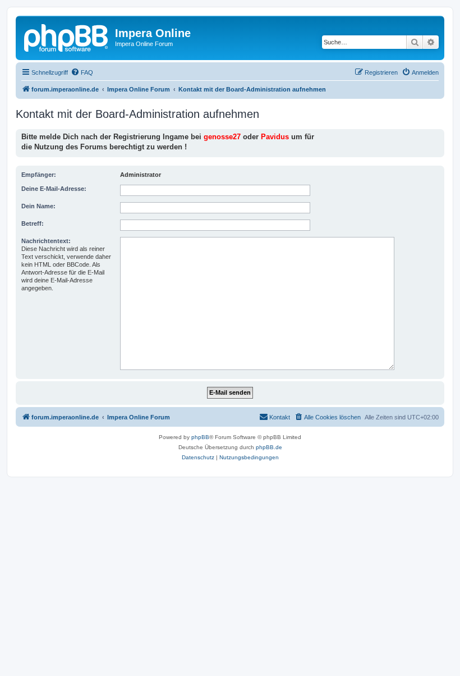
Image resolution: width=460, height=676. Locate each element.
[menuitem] (82, 72)
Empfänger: (38, 174)
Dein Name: (38, 206)
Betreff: (32, 223)
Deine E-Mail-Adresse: (53, 188)
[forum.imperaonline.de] (67, 36)
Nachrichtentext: (46, 240)
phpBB (200, 437)
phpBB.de (269, 447)
